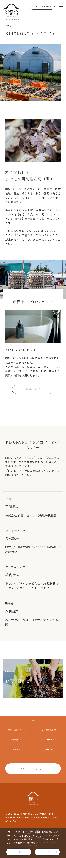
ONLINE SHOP (42, 6)
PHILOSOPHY (16, 730)
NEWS (16, 749)
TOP (33, 720)
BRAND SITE (33, 389)
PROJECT (16, 739)
